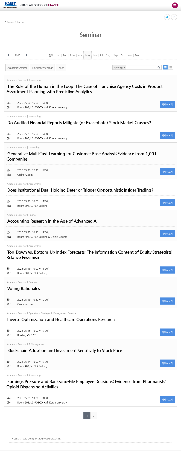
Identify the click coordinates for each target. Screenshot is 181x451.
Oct (123, 55)
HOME (5, 22)
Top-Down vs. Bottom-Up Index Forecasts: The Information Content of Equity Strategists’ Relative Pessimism (89, 255)
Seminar (11, 22)
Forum (61, 67)
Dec (137, 55)
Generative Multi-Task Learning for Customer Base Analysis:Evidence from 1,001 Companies (81, 156)
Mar (72, 55)
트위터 (167, 17)
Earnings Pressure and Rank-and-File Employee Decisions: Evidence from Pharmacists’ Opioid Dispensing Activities (85, 384)
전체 (51, 55)
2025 (17, 55)
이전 (8, 55)
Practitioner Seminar (42, 67)
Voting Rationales (23, 288)
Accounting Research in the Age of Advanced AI (52, 221)
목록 (165, 67)
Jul (101, 55)
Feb (65, 55)
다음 (26, 55)
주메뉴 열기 (174, 5)
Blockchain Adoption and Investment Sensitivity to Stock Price (64, 350)
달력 (170, 67)
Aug (108, 55)
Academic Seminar (17, 67)
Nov (130, 55)
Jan (58, 55)
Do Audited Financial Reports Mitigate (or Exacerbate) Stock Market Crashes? (79, 122)
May (87, 55)
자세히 (167, 104)
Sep (115, 55)
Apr (80, 55)
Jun (95, 55)
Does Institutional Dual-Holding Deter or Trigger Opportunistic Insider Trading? (80, 190)
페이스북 (174, 17)
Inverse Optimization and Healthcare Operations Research (61, 319)
